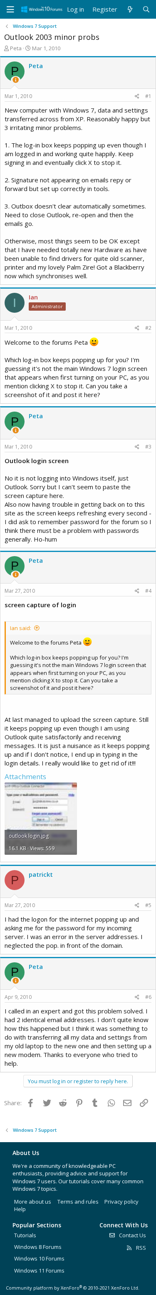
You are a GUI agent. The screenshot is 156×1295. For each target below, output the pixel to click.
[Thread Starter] (15, 80)
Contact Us (132, 1235)
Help (20, 1209)
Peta (16, 48)
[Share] (137, 96)
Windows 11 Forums (39, 1270)
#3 (148, 446)
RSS (140, 1247)
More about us (32, 1201)
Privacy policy (121, 1201)
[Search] (146, 9)
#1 (148, 96)
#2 (148, 327)
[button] (10, 9)
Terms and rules (78, 1201)
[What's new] (129, 9)
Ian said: (20, 628)
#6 (148, 997)
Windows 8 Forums (38, 1247)
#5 (148, 905)
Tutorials (25, 1235)
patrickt (41, 874)
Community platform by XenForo (72, 1288)
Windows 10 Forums (39, 1258)
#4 (148, 590)
